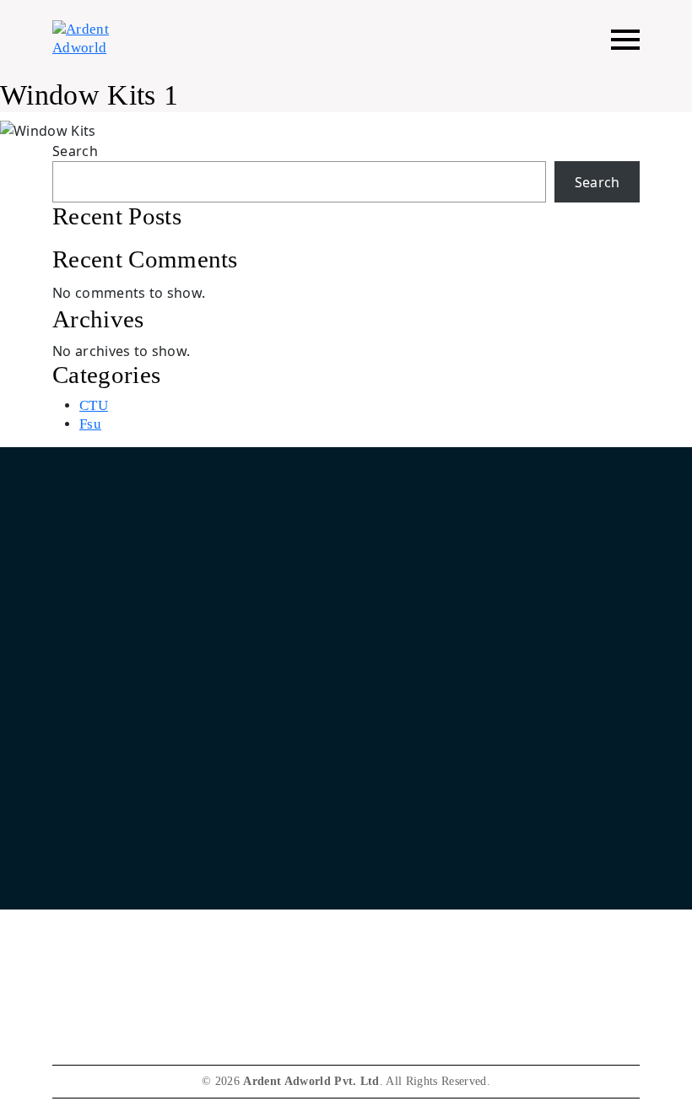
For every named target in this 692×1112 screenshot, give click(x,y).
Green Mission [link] (93, 917)
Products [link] (421, 669)
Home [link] (413, 607)
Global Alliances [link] (443, 763)
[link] (452, 871)
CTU (93, 405)
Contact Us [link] (83, 855)
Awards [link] (73, 949)
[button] (625, 39)
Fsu (90, 424)
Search (75, 151)
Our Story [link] (424, 638)
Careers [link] (73, 886)
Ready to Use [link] (435, 732)
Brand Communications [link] (462, 701)
